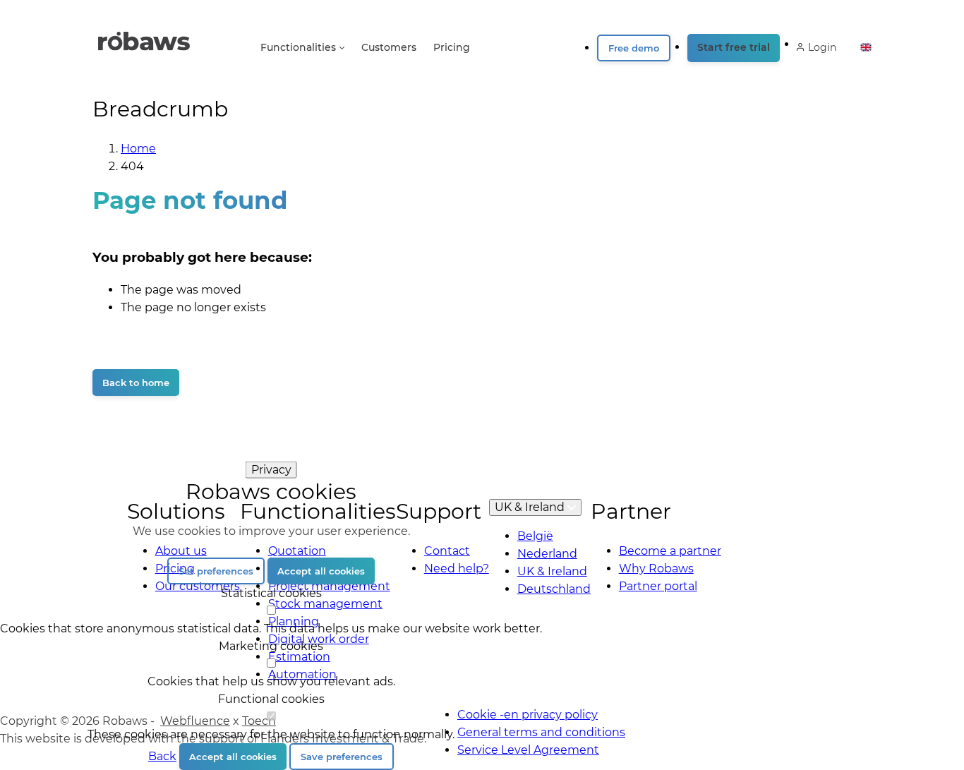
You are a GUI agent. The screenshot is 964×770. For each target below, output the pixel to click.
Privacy (271, 469)
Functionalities (298, 47)
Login (822, 47)
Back (162, 756)
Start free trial (733, 47)
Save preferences (341, 756)
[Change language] (866, 43)
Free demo (633, 48)
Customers (388, 47)
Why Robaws (656, 568)
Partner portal (658, 586)
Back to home (135, 382)
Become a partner (670, 551)
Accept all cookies (321, 571)
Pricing (451, 47)
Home (138, 148)
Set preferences (216, 571)
